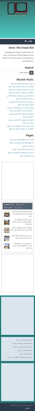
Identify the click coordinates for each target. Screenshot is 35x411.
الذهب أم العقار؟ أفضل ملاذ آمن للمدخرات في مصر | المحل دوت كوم (22, 214)
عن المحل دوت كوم (27, 156)
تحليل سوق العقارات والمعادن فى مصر (20, 357)
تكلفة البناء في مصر (26, 354)
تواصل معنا (18, 207)
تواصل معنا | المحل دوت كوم (23, 149)
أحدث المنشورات (8, 204)
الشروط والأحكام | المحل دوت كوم (22, 143)
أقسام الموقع (19, 204)
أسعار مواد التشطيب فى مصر (22, 347)
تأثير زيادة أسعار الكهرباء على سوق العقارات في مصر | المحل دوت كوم (22, 222)
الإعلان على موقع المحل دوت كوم (22, 140)
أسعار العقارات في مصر (24, 350)
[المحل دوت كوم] (17, 3)
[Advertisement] (17, 29)
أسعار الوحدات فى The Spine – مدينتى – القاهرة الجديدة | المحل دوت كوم (22, 246)
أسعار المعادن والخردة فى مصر (22, 343)
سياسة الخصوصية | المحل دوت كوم (21, 153)
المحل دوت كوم (28, 146)
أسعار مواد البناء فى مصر (24, 340)
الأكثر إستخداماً (8, 207)
